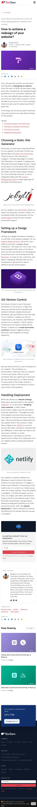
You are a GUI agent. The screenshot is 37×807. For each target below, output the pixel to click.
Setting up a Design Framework (16, 126)
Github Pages (6, 218)
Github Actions (6, 609)
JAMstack (5, 405)
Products (10, 742)
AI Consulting (5, 754)
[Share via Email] (22, 76)
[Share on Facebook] (5, 76)
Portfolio (25, 742)
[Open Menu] (34, 2)
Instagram (18, 769)
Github (3, 772)
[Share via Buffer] (19, 76)
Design (28, 44)
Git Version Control (11, 129)
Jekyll (24, 210)
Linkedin (4, 769)
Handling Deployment (12, 132)
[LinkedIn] (14, 600)
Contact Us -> (12, 721)
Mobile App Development (10, 757)
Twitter (10, 769)
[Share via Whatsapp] (2, 76)
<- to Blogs (6, 12)
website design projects (10, 241)
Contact (4, 745)
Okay (33, 803)
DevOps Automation (26, 760)
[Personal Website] (16, 600)
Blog (30, 742)
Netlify (20, 425)
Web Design (14, 612)
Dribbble (27, 769)
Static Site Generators (24, 154)
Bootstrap (5, 257)
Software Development (9, 760)
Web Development (18, 754)
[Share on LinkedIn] (12, 76)
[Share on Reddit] (15, 76)
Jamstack (23, 609)
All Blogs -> (30, 628)
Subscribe (18, 785)
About (3, 742)
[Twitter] (11, 600)
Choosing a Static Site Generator (17, 123)
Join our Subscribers (18, 552)
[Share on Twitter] (9, 76)
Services (17, 742)
